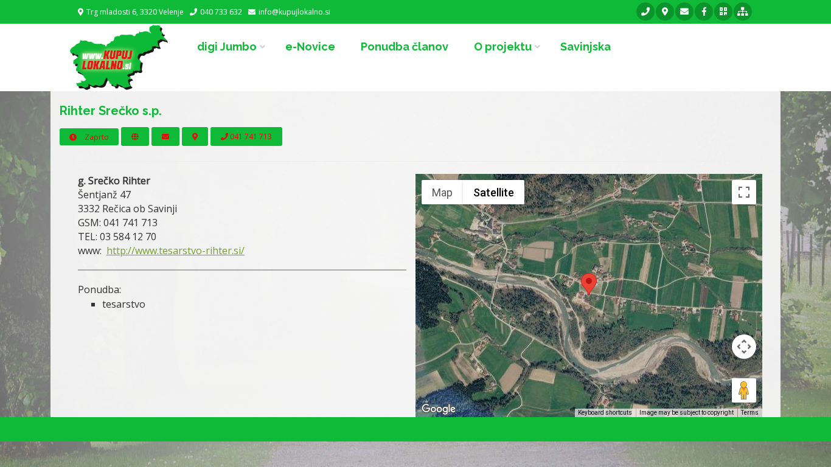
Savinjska (585, 46)
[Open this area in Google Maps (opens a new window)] (439, 409)
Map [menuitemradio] (442, 192)
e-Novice (310, 46)
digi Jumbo (227, 46)
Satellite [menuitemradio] (493, 192)
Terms (750, 412)
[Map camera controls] (744, 346)
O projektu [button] (503, 46)
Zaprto (96, 137)
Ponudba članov (404, 46)
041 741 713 (250, 136)
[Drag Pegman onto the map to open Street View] (744, 390)
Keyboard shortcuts (605, 412)
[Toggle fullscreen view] (744, 192)
